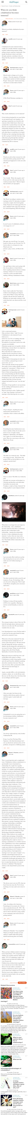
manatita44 (13, 233)
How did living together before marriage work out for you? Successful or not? (18, 1103)
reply (3, 34)
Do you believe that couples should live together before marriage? (18, 1018)
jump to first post (13, 982)
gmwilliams (13, 447)
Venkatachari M (14, 685)
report (6, 34)
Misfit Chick (13, 283)
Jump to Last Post (9, 18)
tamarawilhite (12, 944)
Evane (10, 21)
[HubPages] (14, 2)
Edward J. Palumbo (13, 752)
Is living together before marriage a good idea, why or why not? (18, 1084)
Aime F (10, 106)
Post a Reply (22, 982)
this (21, 69)
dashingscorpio (14, 67)
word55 (10, 39)
